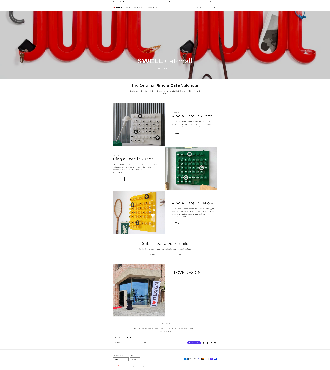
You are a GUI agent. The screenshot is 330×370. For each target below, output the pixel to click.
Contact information (163, 366)
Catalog (191, 328)
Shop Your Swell (165, 69)
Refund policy (130, 366)
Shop (177, 133)
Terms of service (150, 366)
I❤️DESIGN (121, 366)
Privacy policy (140, 366)
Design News (182, 328)
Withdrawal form (165, 332)
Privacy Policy (171, 328)
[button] (129, 7)
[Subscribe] (180, 254)
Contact (137, 328)
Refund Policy (160, 328)
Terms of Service (147, 328)
